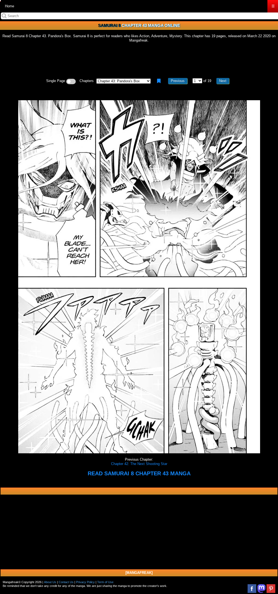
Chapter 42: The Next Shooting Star (139, 464)
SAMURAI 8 (109, 25)
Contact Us (66, 582)
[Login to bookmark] (159, 81)
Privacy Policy (85, 582)
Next (222, 81)
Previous (178, 81)
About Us (50, 582)
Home (9, 6)
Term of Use (105, 582)
